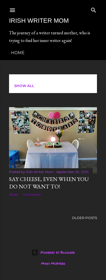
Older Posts (84, 218)
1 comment (32, 194)
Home (18, 52)
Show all (24, 86)
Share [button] (13, 194)
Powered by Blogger (57, 252)
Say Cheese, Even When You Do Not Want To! (49, 182)
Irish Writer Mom (39, 20)
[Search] (93, 8)
